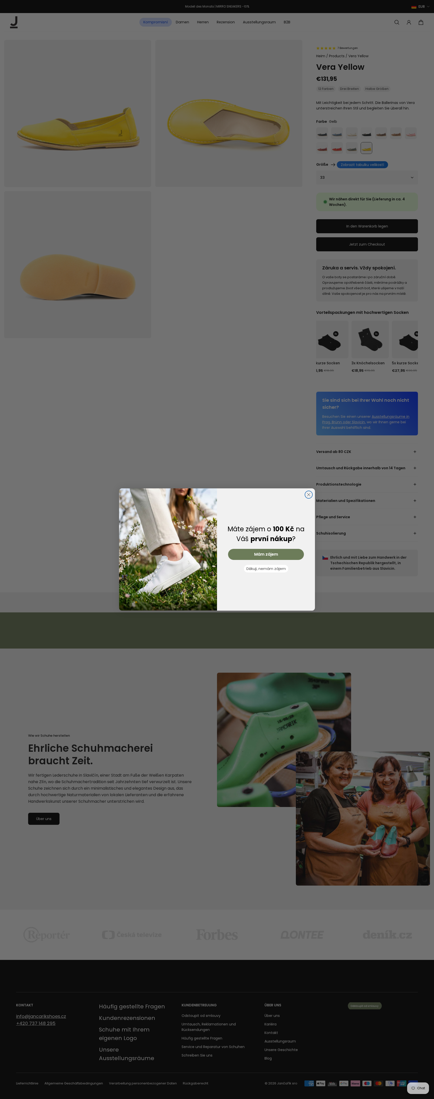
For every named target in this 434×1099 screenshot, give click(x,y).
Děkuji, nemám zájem (266, 568)
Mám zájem (266, 554)
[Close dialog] (308, 494)
